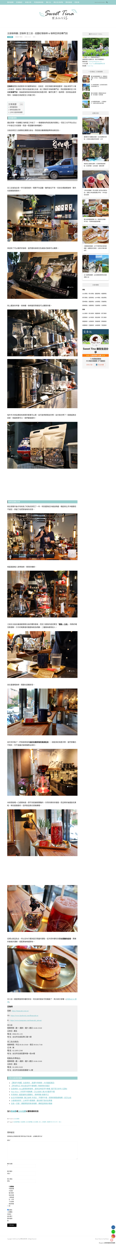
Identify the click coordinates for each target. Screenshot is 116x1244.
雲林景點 (84, 301)
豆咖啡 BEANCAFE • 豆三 (54, 1122)
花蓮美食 (91, 325)
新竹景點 (84, 297)
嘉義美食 (84, 321)
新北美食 (91, 313)
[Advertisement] (42, 482)
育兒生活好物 (58, 2)
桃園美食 (97, 313)
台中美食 (91, 317)
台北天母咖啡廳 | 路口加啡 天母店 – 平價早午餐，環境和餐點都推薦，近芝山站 (41, 1098)
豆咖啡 (44, 1122)
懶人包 (48, 2)
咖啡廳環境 (13, 107)
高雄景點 (103, 301)
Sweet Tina (18, 36)
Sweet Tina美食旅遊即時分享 (97, 63)
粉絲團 (13, 1111)
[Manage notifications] (111, 1240)
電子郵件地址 (9, 1172)
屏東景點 (84, 305)
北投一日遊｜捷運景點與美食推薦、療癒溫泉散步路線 (31, 1104)
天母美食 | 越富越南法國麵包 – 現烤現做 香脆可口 (30, 1095)
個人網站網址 (9, 1180)
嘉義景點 (91, 301)
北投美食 (22, 1122)
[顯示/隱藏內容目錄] (20, 104)
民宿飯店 (19, 2)
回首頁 (77, 2)
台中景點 (97, 297)
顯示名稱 (9, 1165)
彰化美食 (103, 317)
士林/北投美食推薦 (16, 112)
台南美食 (91, 321)
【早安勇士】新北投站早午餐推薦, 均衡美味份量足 (30, 1086)
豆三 (40, 1122)
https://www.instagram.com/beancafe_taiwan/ (26, 1020)
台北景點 (84, 293)
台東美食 (97, 325)
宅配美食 (103, 325)
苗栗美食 (84, 317)
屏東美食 (103, 321)
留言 (9, 1140)
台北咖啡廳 (29, 1122)
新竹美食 (103, 313)
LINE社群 (22, 1111)
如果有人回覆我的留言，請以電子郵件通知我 (9, 1215)
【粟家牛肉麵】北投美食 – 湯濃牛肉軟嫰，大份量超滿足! (33, 1083)
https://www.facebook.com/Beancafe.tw (24, 1016)
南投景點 (103, 297)
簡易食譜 (69, 2)
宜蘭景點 (91, 305)
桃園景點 (103, 293)
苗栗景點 (91, 297)
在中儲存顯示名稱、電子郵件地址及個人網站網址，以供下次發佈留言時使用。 (11, 1196)
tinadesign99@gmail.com (95, 61)
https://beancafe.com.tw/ (20, 1011)
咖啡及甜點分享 (15, 110)
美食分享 (28, 2)
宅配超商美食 (38, 2)
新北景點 (91, 293)
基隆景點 (97, 293)
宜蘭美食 (84, 325)
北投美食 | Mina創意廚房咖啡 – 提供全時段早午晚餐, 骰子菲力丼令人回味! (39, 1089)
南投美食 (97, 317)
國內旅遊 (10, 2)
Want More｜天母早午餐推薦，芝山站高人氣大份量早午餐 (33, 1092)
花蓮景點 (97, 305)
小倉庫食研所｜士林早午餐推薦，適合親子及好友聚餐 (31, 1101)
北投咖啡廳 (16, 1122)
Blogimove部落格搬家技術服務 (107, 1243)
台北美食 (10, 36)
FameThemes (106, 1239)
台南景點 (97, 301)
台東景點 (103, 305)
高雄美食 (97, 321)
